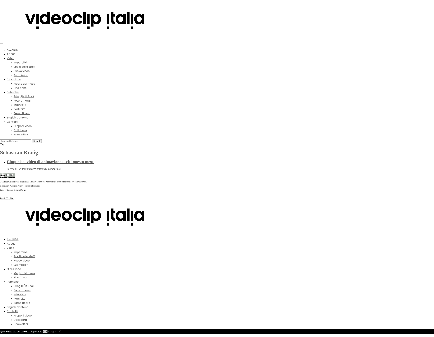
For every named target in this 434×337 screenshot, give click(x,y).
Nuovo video (22, 71)
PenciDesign (21, 190)
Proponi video (23, 126)
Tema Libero (22, 113)
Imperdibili (20, 62)
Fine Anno (20, 88)
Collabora (20, 130)
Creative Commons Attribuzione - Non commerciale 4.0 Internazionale (58, 182)
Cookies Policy (16, 186)
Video (10, 58)
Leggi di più (54, 331)
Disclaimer (4, 186)
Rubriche (13, 92)
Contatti (12, 122)
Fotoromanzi (22, 101)
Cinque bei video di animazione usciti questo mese (50, 161)
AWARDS (12, 50)
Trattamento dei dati (32, 186)
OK (45, 331)
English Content (17, 117)
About (11, 54)
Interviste (20, 105)
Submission (21, 75)
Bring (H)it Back (24, 96)
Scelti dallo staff (24, 67)
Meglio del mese (24, 84)
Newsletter (21, 134)
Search (36, 141)
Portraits (19, 109)
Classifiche (14, 79)
